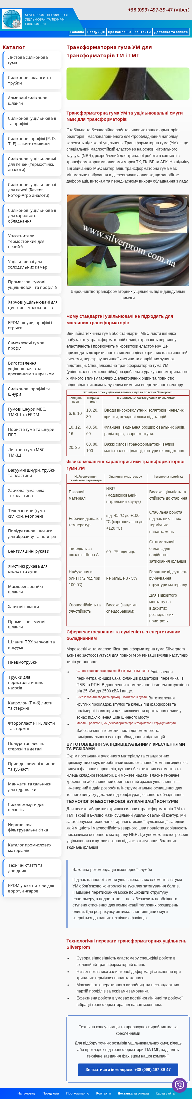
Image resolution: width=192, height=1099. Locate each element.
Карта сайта (165, 1093)
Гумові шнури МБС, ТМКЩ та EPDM (27, 411)
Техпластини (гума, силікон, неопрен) (27, 513)
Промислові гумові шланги (26, 624)
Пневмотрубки (23, 662)
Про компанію (119, 32)
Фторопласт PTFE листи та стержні (31, 725)
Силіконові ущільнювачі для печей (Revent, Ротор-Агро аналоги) (32, 190)
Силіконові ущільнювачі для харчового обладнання (32, 216)
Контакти (142, 32)
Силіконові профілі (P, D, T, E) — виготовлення (32, 141)
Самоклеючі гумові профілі (27, 345)
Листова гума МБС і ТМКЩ (27, 452)
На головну (27, 1093)
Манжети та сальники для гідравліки (30, 786)
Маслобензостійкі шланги (25, 589)
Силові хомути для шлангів (26, 807)
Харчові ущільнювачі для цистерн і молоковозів (33, 304)
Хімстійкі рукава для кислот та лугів (28, 568)
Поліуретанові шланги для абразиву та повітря (32, 533)
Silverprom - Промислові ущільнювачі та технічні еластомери (46, 19)
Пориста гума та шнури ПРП (31, 432)
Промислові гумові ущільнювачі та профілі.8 (33, 284)
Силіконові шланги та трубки (29, 80)
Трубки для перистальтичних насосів (25, 682)
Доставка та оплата (171, 32)
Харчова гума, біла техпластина (26, 493)
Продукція (96, 32)
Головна (77, 32)
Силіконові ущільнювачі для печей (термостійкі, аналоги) (32, 164)
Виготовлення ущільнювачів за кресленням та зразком (31, 368)
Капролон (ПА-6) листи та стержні (30, 705)
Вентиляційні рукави (28, 551)
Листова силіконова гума (28, 60)
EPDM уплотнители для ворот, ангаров (31, 888)
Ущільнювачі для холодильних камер (27, 264)
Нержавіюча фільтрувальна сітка (28, 827)
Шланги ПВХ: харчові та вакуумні (31, 644)
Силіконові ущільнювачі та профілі (32, 121)
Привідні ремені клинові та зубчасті (32, 766)
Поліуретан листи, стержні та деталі (26, 746)
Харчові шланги (23, 606)
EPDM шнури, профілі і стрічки (30, 325)
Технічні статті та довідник (25, 867)
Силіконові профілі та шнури (29, 391)
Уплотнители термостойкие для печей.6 (26, 241)
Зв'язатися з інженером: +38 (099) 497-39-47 (128, 1069)
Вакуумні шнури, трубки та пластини (32, 472)
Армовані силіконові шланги (28, 100)
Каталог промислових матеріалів (29, 847)
